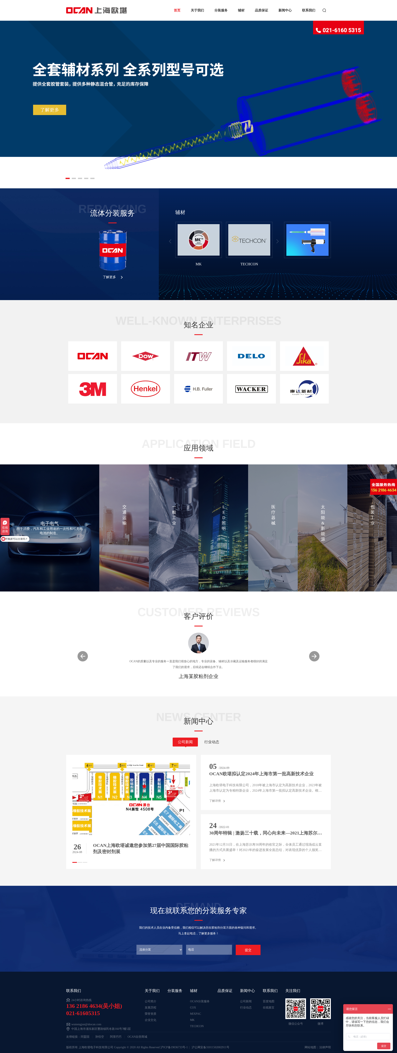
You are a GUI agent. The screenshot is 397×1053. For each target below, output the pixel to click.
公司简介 (150, 1001)
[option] (198, 246)
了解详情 (215, 800)
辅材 (241, 10)
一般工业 (174, 515)
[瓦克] (251, 388)
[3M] (92, 388)
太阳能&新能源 (323, 523)
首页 (177, 10)
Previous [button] (170, 241)
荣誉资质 (150, 1013)
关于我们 (197, 10)
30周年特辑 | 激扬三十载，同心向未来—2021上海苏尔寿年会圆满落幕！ (265, 832)
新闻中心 (285, 10)
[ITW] (198, 356)
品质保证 (261, 10)
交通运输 (124, 515)
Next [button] (277, 241)
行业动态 (246, 1007)
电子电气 (50, 523)
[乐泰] (145, 388)
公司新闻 (246, 1001)
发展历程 (150, 1007)
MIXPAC (195, 1013)
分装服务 (221, 10)
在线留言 (268, 1007)
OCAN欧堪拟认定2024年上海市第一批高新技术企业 (261, 773)
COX (193, 1007)
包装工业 (373, 515)
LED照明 (224, 518)
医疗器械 (273, 515)
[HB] (198, 388)
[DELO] (251, 356)
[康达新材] (304, 388)
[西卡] (304, 356)
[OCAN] (92, 356)
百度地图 (268, 1001)
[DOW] (145, 356)
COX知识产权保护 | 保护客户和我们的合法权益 (141, 845)
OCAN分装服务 (200, 1001)
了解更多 (109, 277)
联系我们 (308, 10)
